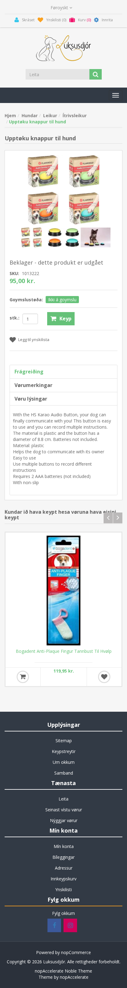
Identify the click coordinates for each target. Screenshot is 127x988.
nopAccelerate (74, 977)
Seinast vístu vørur (63, 810)
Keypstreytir (64, 751)
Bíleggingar (63, 857)
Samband (63, 773)
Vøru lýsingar (30, 398)
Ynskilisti (63, 889)
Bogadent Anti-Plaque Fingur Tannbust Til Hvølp (64, 651)
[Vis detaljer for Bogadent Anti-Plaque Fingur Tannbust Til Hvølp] (63, 590)
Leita (63, 799)
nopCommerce (76, 952)
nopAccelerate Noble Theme (63, 971)
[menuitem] (63, 740)
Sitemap (63, 740)
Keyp (65, 318)
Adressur (63, 868)
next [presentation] (117, 518)
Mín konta (64, 846)
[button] (115, 95)
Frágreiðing (28, 371)
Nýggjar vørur (63, 820)
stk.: (14, 318)
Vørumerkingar (33, 385)
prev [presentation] (108, 518)
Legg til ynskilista (33, 339)
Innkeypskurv (63, 879)
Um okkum (64, 762)
